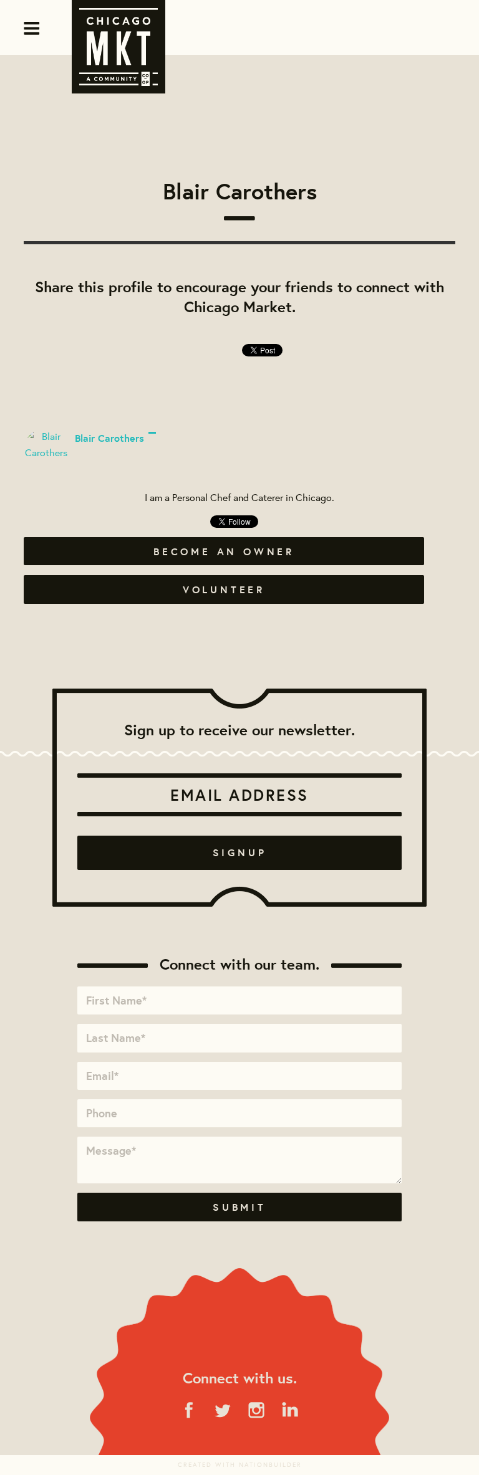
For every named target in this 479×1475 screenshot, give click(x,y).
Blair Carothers (109, 438)
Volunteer (224, 589)
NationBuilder (270, 1465)
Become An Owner (223, 551)
